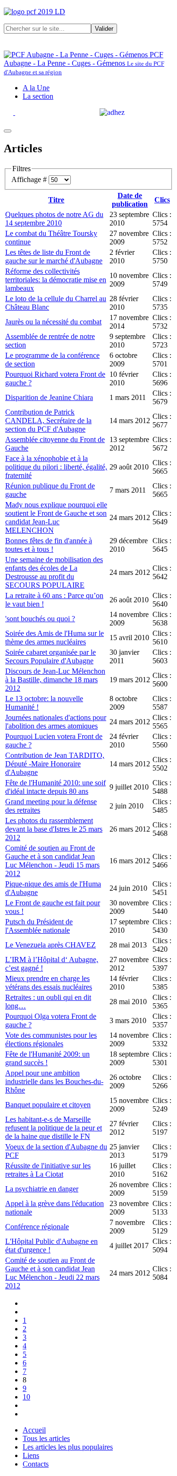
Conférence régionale (37, 1227)
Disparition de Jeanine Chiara (49, 397)
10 (26, 1397)
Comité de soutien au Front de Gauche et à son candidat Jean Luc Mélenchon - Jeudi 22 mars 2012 (52, 1273)
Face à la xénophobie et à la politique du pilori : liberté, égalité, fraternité (56, 466)
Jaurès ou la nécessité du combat (53, 322)
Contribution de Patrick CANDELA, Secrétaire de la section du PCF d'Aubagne (48, 420)
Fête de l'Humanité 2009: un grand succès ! (47, 1058)
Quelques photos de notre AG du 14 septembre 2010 (54, 218)
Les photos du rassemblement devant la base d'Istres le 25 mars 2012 (53, 829)
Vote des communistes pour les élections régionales (51, 1039)
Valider (104, 28)
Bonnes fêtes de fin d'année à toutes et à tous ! (48, 545)
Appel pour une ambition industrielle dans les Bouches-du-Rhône (54, 1081)
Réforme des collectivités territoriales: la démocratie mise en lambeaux (55, 279)
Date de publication (130, 199)
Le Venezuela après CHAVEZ (50, 945)
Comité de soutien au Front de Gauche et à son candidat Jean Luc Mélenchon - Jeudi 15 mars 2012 (52, 860)
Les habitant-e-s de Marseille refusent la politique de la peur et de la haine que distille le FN (53, 1127)
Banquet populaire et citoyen (48, 1105)
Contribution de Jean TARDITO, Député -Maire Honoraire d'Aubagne (54, 763)
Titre (56, 200)
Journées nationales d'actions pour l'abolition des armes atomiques (55, 721)
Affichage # (30, 179)
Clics (162, 200)
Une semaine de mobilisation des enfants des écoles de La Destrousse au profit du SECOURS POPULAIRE (54, 572)
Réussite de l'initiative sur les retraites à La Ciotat (48, 1170)
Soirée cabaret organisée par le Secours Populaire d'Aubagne (50, 656)
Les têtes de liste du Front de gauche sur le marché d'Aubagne (53, 256)
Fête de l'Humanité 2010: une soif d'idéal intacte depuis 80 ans (55, 787)
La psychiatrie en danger (41, 1189)
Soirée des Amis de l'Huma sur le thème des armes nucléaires (54, 637)
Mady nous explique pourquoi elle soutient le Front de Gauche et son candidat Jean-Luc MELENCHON (56, 517)
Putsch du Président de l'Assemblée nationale (39, 926)
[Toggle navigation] (7, 131)
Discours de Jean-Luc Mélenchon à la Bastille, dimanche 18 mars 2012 (55, 679)
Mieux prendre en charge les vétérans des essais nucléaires (48, 982)
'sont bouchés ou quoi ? (40, 619)
